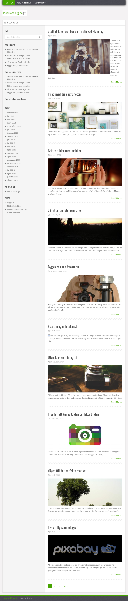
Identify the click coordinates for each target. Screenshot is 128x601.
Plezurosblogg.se (9, 598)
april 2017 (11, 157)
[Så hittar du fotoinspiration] (85, 231)
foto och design (24, 2)
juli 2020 (11, 130)
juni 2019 (11, 143)
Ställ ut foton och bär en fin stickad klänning (76, 31)
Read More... (116, 82)
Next (66, 586)
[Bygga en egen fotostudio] (85, 288)
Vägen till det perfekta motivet (67, 470)
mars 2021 (11, 123)
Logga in (10, 203)
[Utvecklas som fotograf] (85, 378)
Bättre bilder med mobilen (65, 150)
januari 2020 (12, 133)
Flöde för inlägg (14, 206)
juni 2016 (11, 170)
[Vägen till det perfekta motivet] (85, 492)
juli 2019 (11, 140)
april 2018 (11, 150)
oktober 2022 (12, 113)
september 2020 (14, 126)
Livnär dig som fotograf (63, 527)
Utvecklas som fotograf (62, 357)
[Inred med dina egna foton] (85, 115)
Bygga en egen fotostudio (64, 266)
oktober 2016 (12, 167)
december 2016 (13, 160)
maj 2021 (11, 119)
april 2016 (11, 173)
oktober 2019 (12, 136)
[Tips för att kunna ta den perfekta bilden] (85, 435)
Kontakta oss (40, 2)
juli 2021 (11, 116)
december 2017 (13, 153)
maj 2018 (11, 146)
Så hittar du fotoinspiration (65, 210)
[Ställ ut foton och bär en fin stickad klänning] (79, 56)
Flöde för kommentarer (17, 209)
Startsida (8, 2)
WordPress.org (13, 213)
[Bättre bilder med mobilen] (85, 172)
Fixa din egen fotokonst (62, 326)
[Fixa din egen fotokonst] (49, 335)
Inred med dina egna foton (64, 94)
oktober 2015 (12, 180)
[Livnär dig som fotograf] (85, 548)
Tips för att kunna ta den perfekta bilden (73, 414)
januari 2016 (12, 177)
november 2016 (13, 163)
